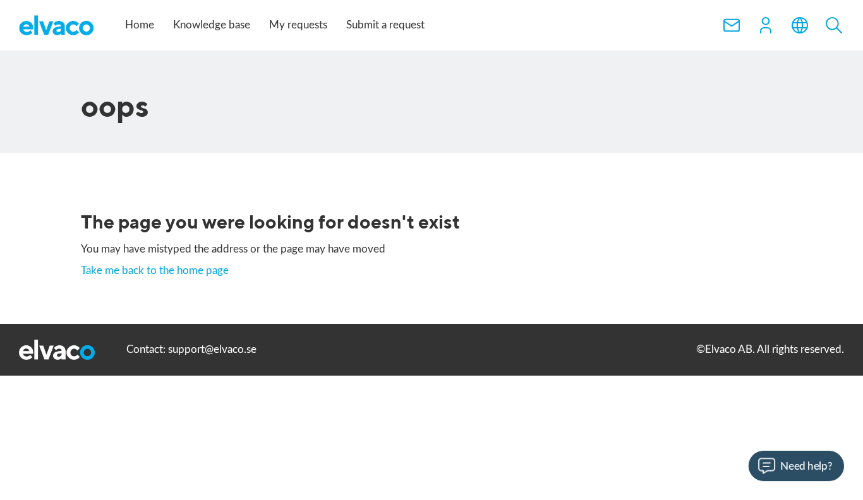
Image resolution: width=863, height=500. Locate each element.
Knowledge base (211, 25)
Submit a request (385, 25)
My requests (298, 25)
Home (139, 25)
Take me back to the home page (155, 270)
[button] (766, 25)
